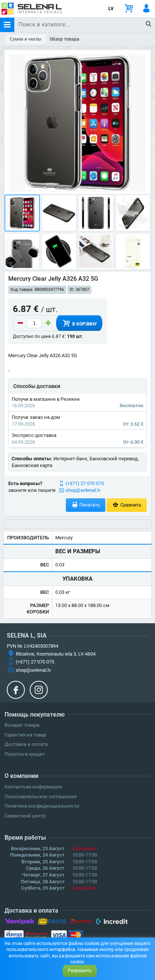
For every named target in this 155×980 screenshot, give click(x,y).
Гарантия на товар (25, 735)
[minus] (20, 323)
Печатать (89, 505)
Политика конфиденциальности (42, 806)
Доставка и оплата (26, 744)
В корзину (84, 324)
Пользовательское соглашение (41, 796)
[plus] (48, 323)
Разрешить (80, 970)
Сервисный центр (25, 816)
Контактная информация (33, 787)
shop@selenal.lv (82, 490)
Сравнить (130, 505)
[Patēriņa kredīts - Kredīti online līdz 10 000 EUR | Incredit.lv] (111, 923)
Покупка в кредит (25, 754)
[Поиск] (149, 24)
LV (111, 8)
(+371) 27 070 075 (84, 483)
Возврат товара (22, 725)
